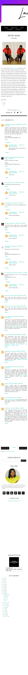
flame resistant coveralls (11, 399)
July (5, 608)
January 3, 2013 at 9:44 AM (16, 172)
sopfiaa (7, 334)
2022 (4, 579)
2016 (4, 587)
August (5, 607)
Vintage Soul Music (10, 124)
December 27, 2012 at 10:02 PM (17, 223)
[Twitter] (16, 493)
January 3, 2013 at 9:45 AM (16, 213)
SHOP (22, 28)
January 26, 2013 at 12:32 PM (18, 306)
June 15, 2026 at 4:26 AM (17, 408)
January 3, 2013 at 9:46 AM (16, 262)
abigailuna (7, 351)
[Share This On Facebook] (14, 112)
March (5, 614)
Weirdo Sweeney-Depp (11, 157)
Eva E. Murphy (8, 316)
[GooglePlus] (23, 493)
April (5, 613)
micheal (7, 383)
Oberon (7, 385)
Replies (8, 142)
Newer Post (5, 448)
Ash (6, 203)
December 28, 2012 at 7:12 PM (19, 272)
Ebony (6, 223)
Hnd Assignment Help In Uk (14, 326)
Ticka (6, 182)
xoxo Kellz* (8, 272)
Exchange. (6, 597)
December (6, 594)
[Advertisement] (13, 527)
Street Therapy (14, 68)
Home (6, 28)
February (5, 616)
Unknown (7, 295)
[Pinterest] (20, 493)
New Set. (5, 600)
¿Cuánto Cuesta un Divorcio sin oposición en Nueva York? (16, 344)
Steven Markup (9, 366)
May (5, 611)
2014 (4, 590)
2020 (4, 581)
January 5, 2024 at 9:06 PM (18, 351)
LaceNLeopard (12, 145)
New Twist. (6, 599)
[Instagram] (4, 493)
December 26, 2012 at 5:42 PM (16, 182)
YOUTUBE (9, 29)
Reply (6, 139)
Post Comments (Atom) (10, 451)
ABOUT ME (14, 28)
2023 (4, 578)
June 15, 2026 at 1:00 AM (15, 383)
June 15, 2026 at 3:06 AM (14, 397)
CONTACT (18, 29)
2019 (4, 582)
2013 (4, 591)
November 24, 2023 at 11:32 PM (17, 334)
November (6, 602)
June (5, 610)
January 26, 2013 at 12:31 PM (18, 295)
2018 (4, 584)
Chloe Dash (8, 246)
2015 (4, 588)
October (5, 604)
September (6, 605)
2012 (4, 593)
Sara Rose (7, 408)
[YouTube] (12, 493)
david (6, 397)
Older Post (23, 448)
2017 (4, 585)
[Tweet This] (17, 112)
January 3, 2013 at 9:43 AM (16, 145)
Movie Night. (6, 596)
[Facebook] (8, 493)
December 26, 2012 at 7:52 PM (15, 203)
